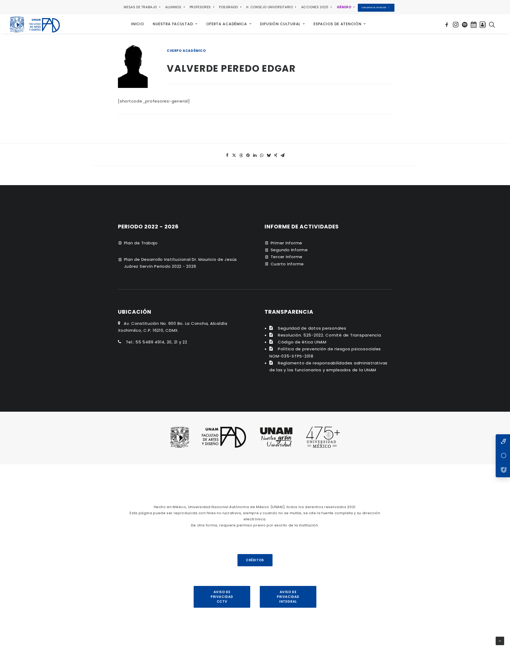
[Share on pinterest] (248, 155)
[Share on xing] (276, 155)
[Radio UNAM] (503, 470)
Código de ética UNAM (302, 342)
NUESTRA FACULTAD (173, 24)
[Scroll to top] (500, 640)
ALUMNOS (173, 7)
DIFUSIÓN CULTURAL (280, 24)
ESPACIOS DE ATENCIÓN (337, 24)
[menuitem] (143, 7)
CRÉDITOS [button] (255, 560)
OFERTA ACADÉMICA (226, 24)
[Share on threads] (241, 155)
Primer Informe (287, 243)
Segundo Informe (289, 250)
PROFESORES (200, 7)
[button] (447, 23)
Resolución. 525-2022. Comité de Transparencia (329, 335)
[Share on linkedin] (255, 155)
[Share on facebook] (227, 155)
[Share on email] (282, 155)
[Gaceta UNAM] (503, 441)
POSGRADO (228, 7)
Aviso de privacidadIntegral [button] (288, 597)
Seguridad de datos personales (312, 328)
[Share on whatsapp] (262, 155)
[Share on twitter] (234, 155)
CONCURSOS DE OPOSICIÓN (374, 7)
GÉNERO (344, 7)
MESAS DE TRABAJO (140, 7)
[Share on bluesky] (269, 155)
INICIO (137, 24)
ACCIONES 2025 (315, 7)
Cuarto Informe (287, 264)
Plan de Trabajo (141, 243)
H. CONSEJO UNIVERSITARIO (269, 7)
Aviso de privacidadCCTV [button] (222, 597)
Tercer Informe (287, 256)
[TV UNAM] (503, 456)
